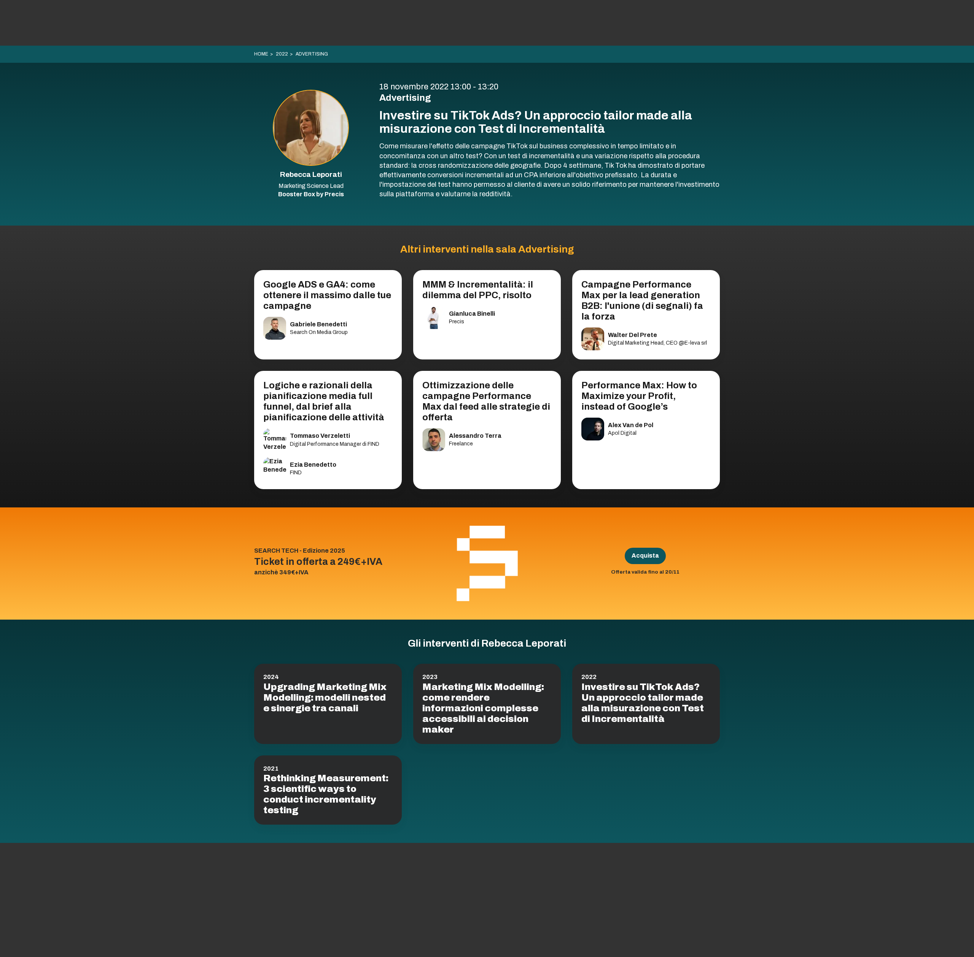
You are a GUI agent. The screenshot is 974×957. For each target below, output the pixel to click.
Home (261, 54)
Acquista (645, 555)
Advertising (312, 54)
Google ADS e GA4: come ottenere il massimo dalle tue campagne (327, 295)
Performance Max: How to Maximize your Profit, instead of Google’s (639, 396)
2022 (282, 54)
